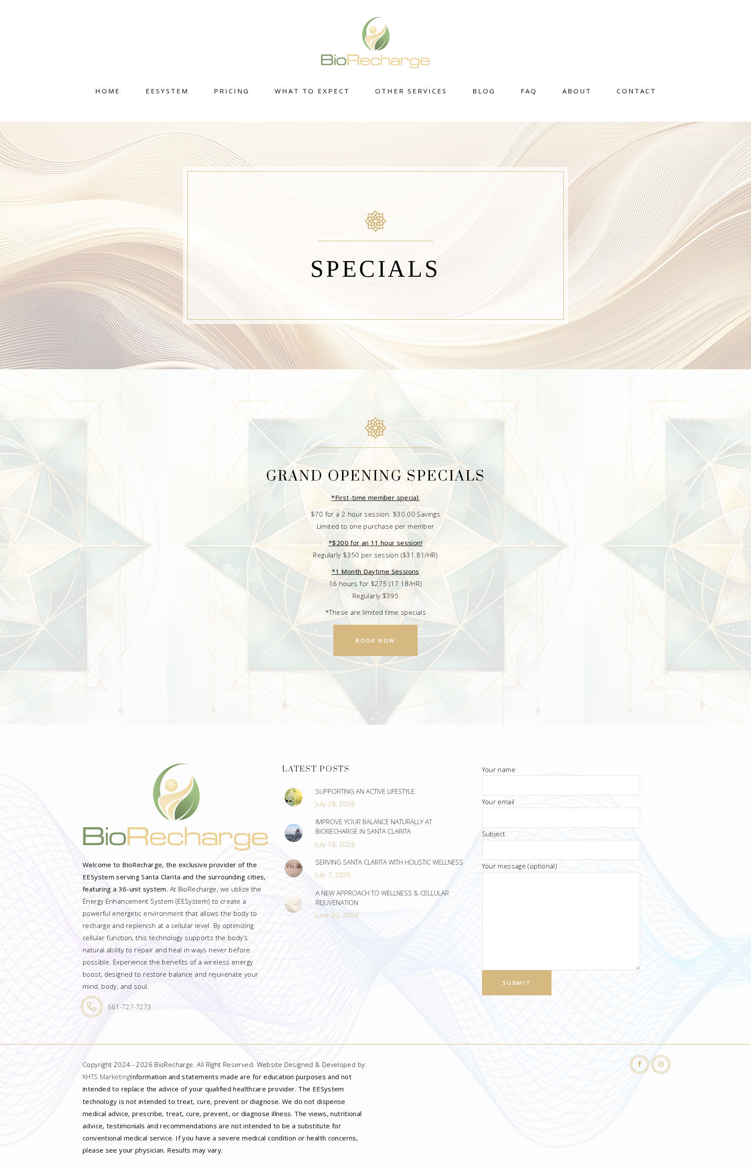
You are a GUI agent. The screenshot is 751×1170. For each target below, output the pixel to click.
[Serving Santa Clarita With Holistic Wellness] (294, 868)
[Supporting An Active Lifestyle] (294, 797)
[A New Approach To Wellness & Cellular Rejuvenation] (294, 904)
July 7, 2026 (333, 874)
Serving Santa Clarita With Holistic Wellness (389, 862)
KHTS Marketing (106, 1076)
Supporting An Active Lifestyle (365, 791)
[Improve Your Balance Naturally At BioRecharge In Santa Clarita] (294, 833)
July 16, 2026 (335, 844)
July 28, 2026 (335, 803)
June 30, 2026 (337, 915)
